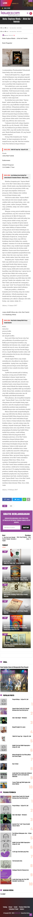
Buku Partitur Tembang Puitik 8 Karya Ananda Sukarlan (16, 595)
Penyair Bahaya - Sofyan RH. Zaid (20, 699)
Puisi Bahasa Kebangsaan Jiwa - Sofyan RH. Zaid (22, 834)
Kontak (15, 907)
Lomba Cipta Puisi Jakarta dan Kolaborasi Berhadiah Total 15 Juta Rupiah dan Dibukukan (22, 775)
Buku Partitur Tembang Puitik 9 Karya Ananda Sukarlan (16, 612)
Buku (11, 506)
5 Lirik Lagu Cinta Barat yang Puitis (20, 852)
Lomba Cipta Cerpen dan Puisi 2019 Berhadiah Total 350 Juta (20, 880)
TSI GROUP (2, 894)
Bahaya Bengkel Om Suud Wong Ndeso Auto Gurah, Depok (21, 756)
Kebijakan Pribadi (13, 909)
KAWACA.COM (17, 913)
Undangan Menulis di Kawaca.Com (20, 870)
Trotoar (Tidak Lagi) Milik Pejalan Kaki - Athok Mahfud (21, 783)
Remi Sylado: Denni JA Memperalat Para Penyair (14, 667)
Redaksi (22, 909)
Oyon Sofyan (15, 764)
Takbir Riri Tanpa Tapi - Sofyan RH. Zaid (19, 150)
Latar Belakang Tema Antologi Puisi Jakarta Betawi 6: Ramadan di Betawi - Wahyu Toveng (16, 176)
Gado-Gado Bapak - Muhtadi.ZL (19, 718)
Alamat (10, 907)
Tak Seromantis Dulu (17, 861)
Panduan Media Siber (24, 907)
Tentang (5, 907)
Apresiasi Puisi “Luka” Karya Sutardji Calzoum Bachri (21, 825)
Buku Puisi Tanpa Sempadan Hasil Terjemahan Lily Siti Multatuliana (16, 645)
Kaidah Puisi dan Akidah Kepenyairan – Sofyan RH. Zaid (21, 746)
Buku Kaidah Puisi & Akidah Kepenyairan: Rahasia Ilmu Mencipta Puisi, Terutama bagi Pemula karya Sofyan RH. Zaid (15, 628)
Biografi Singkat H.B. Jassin (18, 727)
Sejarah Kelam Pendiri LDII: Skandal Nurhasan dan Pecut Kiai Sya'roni (20, 709)
